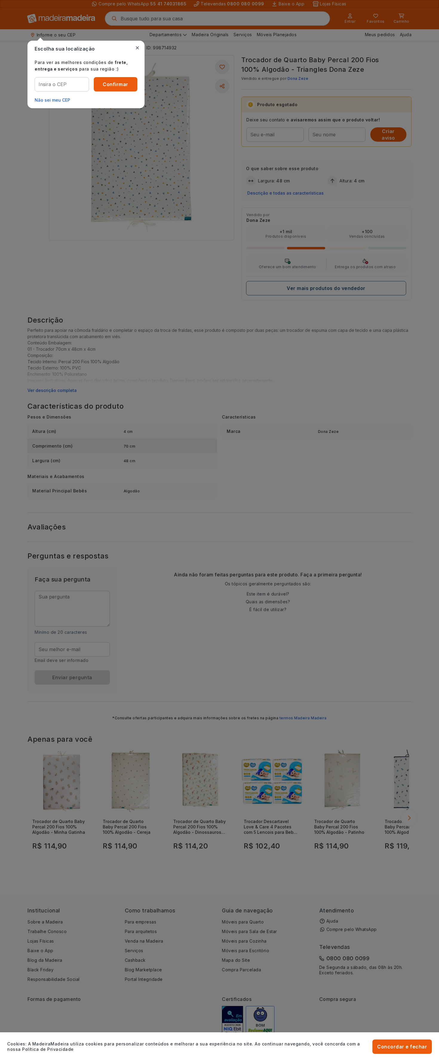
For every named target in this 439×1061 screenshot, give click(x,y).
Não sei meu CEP (52, 100)
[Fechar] (137, 47)
